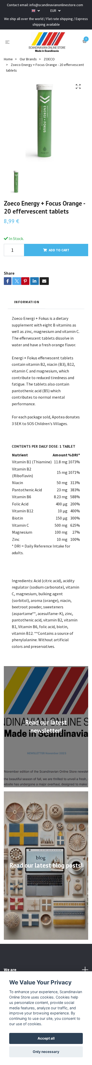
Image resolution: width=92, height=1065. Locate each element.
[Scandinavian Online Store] (47, 42)
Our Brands (28, 59)
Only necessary (46, 1052)
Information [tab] (26, 302)
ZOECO (49, 59)
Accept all (46, 1038)
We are (10, 969)
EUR (53, 10)
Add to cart (59, 250)
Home (8, 59)
